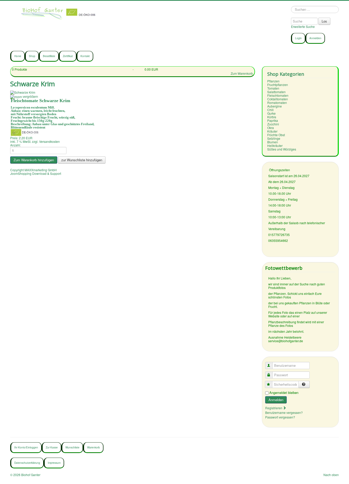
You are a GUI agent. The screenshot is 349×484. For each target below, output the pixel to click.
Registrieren (274, 408)
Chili (270, 109)
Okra (270, 127)
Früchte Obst (276, 135)
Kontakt (85, 56)
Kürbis (271, 117)
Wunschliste (72, 447)
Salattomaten (276, 92)
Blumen (272, 142)
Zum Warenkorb (242, 73)
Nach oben (331, 474)
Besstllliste (49, 56)
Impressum (54, 463)
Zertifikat (68, 56)
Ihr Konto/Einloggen (26, 447)
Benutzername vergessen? (284, 412)
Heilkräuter (275, 145)
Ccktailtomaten (277, 99)
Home (17, 56)
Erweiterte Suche (303, 26)
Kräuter (272, 131)
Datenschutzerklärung (27, 463)
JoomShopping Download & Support (35, 173)
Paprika (272, 120)
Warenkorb (93, 447)
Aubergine (274, 106)
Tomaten (273, 88)
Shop (32, 56)
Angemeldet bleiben (283, 392)
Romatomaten (277, 102)
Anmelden (315, 38)
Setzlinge (273, 138)
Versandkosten (49, 141)
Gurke (271, 113)
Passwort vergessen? (280, 417)
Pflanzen (273, 81)
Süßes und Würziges (281, 149)
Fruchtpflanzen (277, 84)
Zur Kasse (52, 447)
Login (298, 38)
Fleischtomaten (277, 95)
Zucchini (273, 124)
